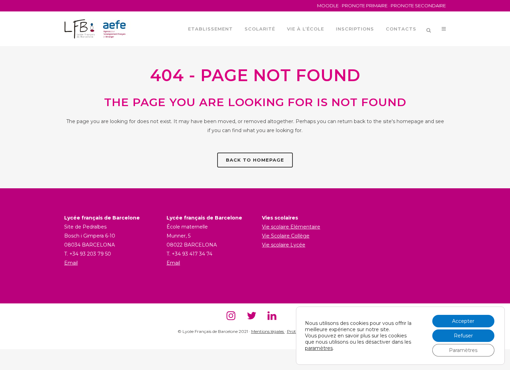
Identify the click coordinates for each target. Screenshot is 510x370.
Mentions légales (268, 331)
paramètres (319, 348)
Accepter (463, 321)
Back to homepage (255, 160)
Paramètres (463, 350)
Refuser (463, 336)
